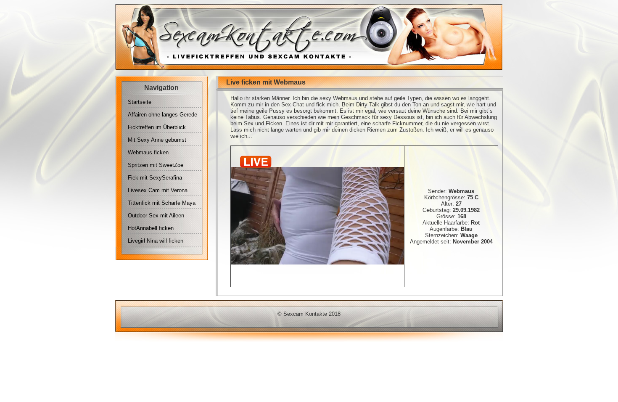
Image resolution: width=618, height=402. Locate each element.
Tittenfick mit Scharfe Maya (161, 203)
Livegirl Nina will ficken (155, 241)
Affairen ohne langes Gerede (162, 114)
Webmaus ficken (148, 152)
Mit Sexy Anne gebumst (157, 140)
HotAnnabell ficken (151, 228)
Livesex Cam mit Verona (158, 190)
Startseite (139, 102)
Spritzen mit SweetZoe (155, 165)
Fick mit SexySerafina (155, 178)
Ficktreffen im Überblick (157, 127)
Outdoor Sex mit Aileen (156, 215)
